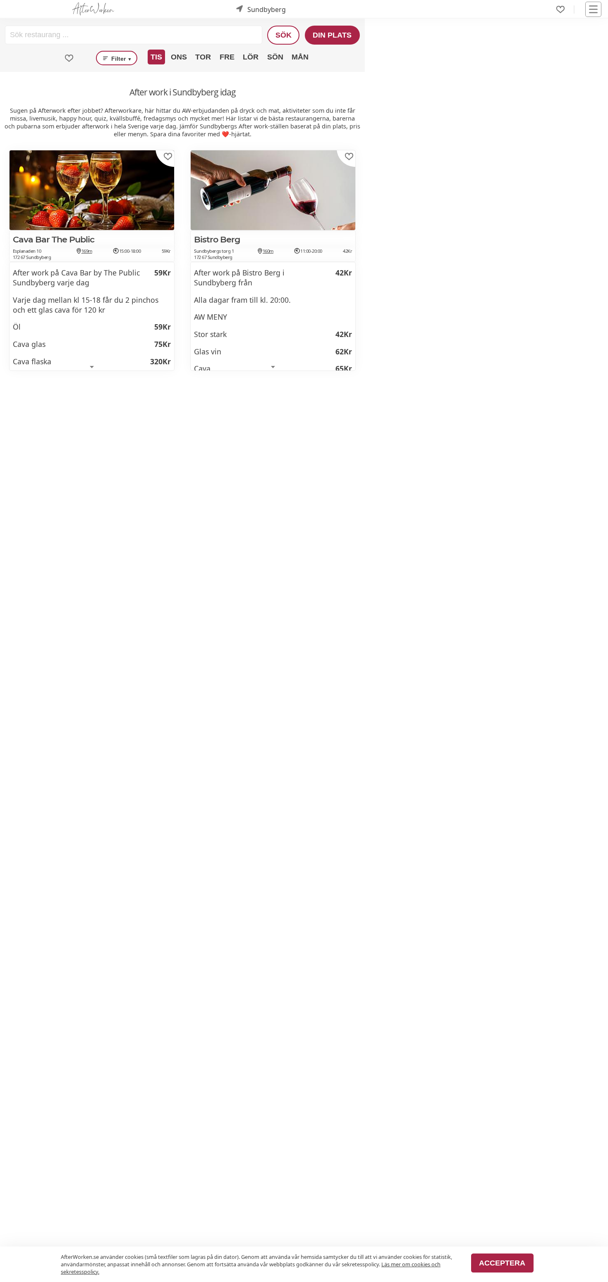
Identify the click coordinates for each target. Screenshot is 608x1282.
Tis (156, 57)
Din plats (332, 35)
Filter (121, 58)
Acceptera (502, 1263)
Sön (275, 57)
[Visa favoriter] (69, 58)
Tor (203, 57)
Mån (300, 57)
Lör (251, 57)
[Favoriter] (560, 9)
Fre (227, 57)
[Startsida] (93, 9)
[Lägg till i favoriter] (168, 156)
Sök (283, 35)
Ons (179, 57)
